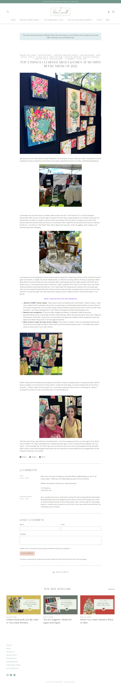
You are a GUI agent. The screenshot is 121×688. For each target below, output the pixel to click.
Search (9, 645)
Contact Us (10, 652)
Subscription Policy (13, 665)
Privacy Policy (62, 559)
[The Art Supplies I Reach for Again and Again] (60, 604)
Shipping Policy (12, 662)
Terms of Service (76, 559)
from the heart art (73, 57)
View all (111, 589)
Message (23, 534)
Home (13, 20)
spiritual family (56, 59)
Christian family (45, 55)
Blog (108, 20)
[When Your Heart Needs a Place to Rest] (97, 604)
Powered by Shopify (69, 682)
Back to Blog (62, 572)
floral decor (42, 57)
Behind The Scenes (28, 55)
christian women (86, 55)
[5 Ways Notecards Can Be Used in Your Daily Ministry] (23, 604)
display (31, 57)
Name (22, 524)
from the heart (56, 57)
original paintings (91, 57)
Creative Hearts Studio (29, 20)
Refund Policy (11, 658)
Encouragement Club (53, 20)
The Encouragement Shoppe (80, 20)
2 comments (70, 59)
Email (63, 524)
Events (99, 20)
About (8, 648)
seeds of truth (41, 59)
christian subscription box (66, 55)
